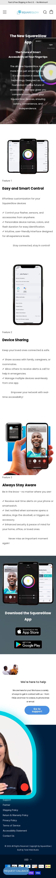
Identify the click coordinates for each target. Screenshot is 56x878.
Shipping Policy (10, 810)
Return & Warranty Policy (15, 815)
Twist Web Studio (31, 850)
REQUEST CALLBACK (16, 871)
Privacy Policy (10, 820)
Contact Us (8, 835)
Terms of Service (11, 825)
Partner (6, 805)
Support (7, 799)
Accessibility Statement (15, 830)
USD (26, 859)
